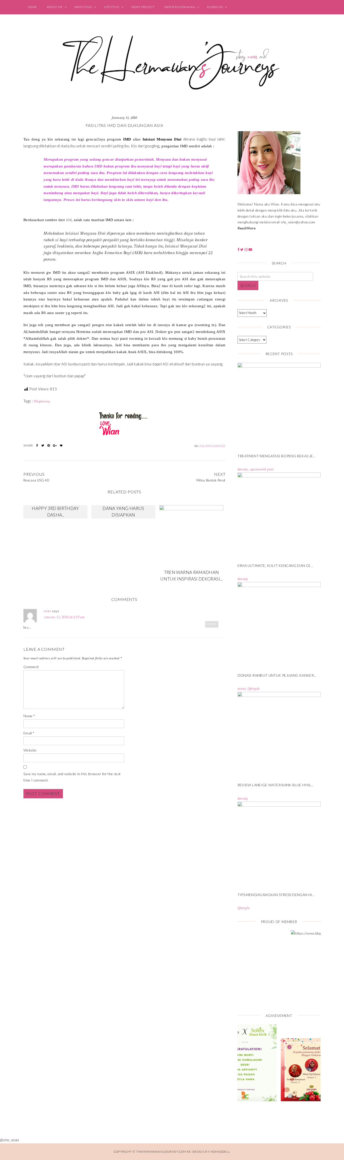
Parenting (83, 7)
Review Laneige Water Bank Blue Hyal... (275, 785)
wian (47, 611)
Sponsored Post (262, 469)
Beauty (242, 469)
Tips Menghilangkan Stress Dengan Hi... (276, 895)
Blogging (215, 7)
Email (29, 733)
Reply (211, 624)
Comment (31, 667)
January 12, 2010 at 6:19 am (64, 617)
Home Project (143, 7)
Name (29, 716)
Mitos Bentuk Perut (210, 480)
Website (30, 750)
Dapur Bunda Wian (179, 7)
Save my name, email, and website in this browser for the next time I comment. (72, 777)
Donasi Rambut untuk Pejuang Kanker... (277, 675)
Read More (246, 228)
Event (241, 689)
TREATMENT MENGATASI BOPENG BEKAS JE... (276, 456)
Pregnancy (42, 401)
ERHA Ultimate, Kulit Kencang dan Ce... (275, 565)
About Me (55, 7)
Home (32, 7)
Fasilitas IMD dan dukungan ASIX (124, 125)
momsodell (220, 1151)
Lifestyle (112, 7)
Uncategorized (212, 446)
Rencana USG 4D (36, 480)
